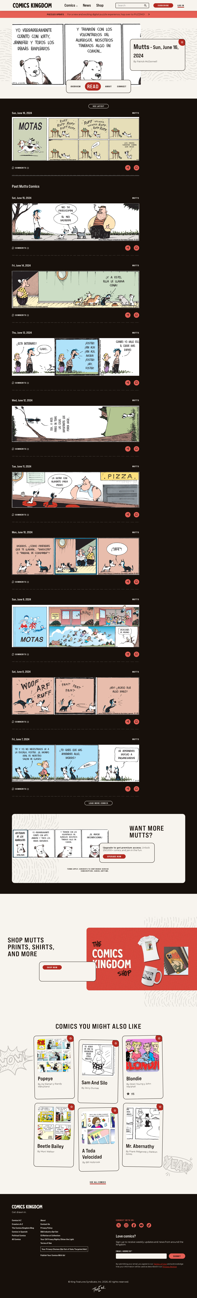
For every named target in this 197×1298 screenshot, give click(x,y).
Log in (181, 5)
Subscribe (163, 5)
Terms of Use (46, 1243)
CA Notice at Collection (50, 1235)
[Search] (145, 5)
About (43, 1220)
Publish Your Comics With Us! (52, 1255)
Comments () (22, 168)
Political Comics (19, 1235)
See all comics (98, 1182)
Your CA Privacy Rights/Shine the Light (57, 1239)
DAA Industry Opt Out (49, 1231)
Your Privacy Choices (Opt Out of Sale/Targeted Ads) (64, 1249)
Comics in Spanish (19, 1231)
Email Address (124, 1251)
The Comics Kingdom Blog (23, 1228)
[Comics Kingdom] (27, 1207)
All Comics (16, 1239)
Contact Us (45, 1224)
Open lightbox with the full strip (75, 139)
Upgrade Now (114, 856)
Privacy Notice (169, 1267)
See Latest (101, 106)
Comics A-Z (16, 1220)
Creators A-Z (17, 1224)
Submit (177, 1256)
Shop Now (52, 967)
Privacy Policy (46, 1228)
